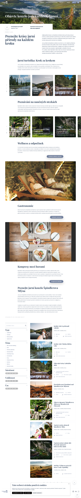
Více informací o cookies (29, 489)
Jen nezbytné (28, 493)
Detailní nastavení (37, 493)
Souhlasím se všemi (18, 493)
